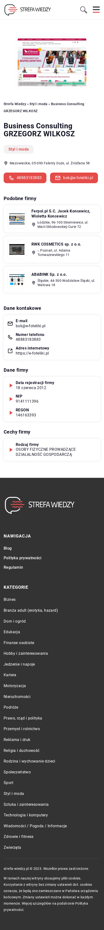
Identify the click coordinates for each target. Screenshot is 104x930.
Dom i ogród (15, 621)
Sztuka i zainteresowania (26, 804)
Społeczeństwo (17, 772)
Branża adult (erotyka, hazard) (31, 610)
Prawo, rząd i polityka (23, 718)
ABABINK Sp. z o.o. (49, 274)
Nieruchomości (17, 696)
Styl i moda (18, 149)
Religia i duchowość (22, 750)
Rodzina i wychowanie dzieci (29, 761)
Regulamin (13, 567)
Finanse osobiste (19, 642)
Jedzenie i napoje (19, 664)
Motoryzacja (15, 685)
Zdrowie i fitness (19, 836)
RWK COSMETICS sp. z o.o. (56, 244)
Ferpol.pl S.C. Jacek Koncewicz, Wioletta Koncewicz (60, 213)
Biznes (9, 599)
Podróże (11, 707)
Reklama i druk (17, 739)
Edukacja (12, 632)
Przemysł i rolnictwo (22, 729)
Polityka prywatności (22, 558)
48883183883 (29, 177)
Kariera (10, 675)
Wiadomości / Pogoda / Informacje (35, 826)
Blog (8, 548)
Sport (8, 782)
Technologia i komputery (26, 815)
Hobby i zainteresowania (26, 653)
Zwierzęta (12, 847)
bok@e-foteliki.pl (78, 177)
